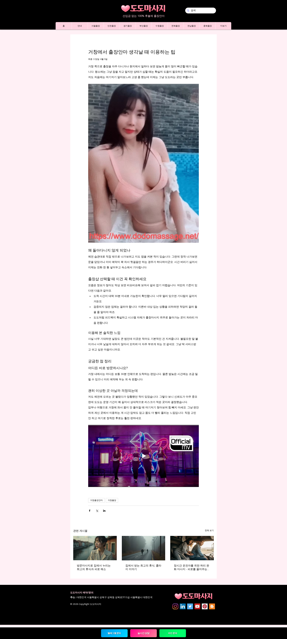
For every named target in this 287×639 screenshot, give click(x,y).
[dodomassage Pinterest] (205, 606)
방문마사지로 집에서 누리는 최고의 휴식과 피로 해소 (94, 567)
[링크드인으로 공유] (104, 510)
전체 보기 (209, 530)
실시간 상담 (143, 633)
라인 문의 (172, 633)
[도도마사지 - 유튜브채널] (197, 606)
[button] (80, 26)
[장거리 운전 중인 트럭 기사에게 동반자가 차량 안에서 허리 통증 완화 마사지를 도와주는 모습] (192, 548)
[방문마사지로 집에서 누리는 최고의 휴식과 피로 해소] (95, 548)
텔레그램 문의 (114, 633)
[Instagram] (175, 606)
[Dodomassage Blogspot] (212, 606)
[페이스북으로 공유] (89, 510)
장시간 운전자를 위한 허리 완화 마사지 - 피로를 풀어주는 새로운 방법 (191, 567)
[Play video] (143, 456)
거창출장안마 (96, 500)
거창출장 (112, 500)
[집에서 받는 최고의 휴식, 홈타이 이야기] (143, 548)
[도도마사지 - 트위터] (190, 606)
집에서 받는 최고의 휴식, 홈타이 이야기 (143, 567)
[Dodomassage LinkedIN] (183, 606)
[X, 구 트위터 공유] (97, 510)
